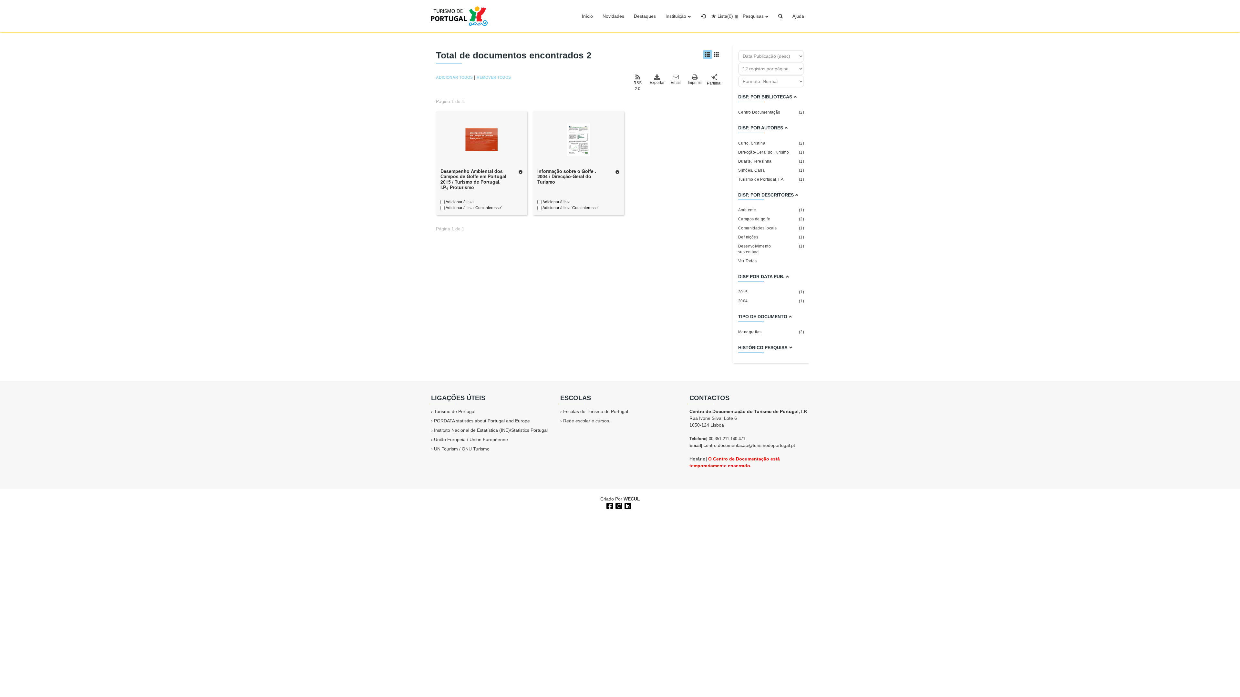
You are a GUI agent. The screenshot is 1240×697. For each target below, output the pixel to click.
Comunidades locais (771, 228)
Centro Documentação (771, 112)
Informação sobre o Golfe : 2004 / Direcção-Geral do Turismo (566, 176)
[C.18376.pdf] (578, 139)
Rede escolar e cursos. (586, 420)
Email (676, 82)
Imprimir (695, 82)
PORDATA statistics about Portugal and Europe (482, 420)
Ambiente (771, 210)
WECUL (632, 498)
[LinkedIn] (627, 505)
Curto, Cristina (771, 143)
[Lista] (707, 54)
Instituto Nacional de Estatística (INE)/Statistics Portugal (491, 430)
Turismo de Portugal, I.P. (771, 179)
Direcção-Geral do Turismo (771, 152)
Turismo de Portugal (454, 411)
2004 (771, 301)
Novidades (613, 16)
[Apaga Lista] (735, 16)
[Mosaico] (716, 54)
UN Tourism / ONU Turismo (462, 448)
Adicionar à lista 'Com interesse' (473, 208)
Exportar (657, 82)
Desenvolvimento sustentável (771, 249)
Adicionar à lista (459, 202)
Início (587, 16)
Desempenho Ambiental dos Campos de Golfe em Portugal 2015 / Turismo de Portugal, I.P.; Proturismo (473, 179)
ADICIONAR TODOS (454, 77)
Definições (771, 237)
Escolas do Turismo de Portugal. (596, 411)
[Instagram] (618, 505)
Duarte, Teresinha (771, 161)
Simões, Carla (771, 170)
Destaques (645, 16)
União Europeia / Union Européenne (471, 439)
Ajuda (798, 16)
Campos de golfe (771, 219)
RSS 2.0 (638, 86)
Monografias (771, 332)
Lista (725, 16)
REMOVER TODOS (494, 77)
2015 (771, 292)
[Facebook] (609, 505)
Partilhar (714, 83)
